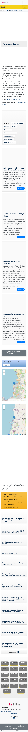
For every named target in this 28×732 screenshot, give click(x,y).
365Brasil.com (7, 726)
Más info (20, 188)
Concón (3, 7)
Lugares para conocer (10, 133)
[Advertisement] (14, 26)
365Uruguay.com (21, 725)
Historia (14, 126)
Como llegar (7, 129)
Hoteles (7, 365)
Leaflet (10, 400)
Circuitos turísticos (9, 136)
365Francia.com (14, 728)
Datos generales (12, 494)
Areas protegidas (19, 502)
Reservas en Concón (9, 142)
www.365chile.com (6, 711)
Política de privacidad (22, 730)
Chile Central (13, 10)
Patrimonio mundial (9, 504)
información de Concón (13, 99)
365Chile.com (20, 726)
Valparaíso (19, 102)
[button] (14, 383)
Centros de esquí (8, 502)
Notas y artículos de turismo (11, 507)
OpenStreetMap (17, 400)
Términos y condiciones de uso (8, 730)
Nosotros (14, 713)
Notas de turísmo (8, 139)
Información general (17, 123)
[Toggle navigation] (24, 2)
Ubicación (6, 126)
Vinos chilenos (7, 497)
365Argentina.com (7, 725)
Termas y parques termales (11, 499)
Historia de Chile (18, 497)
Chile (7, 10)
